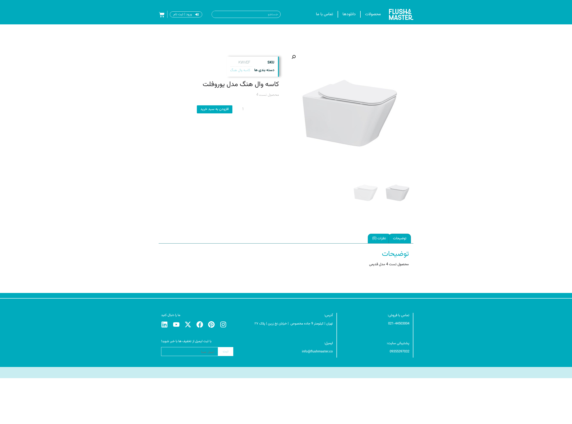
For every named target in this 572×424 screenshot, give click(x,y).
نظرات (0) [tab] (379, 238)
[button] (294, 57)
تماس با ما (324, 14)
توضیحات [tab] (399, 238)
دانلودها (349, 14)
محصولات (373, 14)
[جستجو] (214, 14)
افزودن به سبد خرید (214, 109)
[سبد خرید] (162, 15)
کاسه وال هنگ (240, 70)
